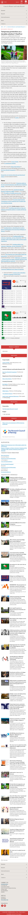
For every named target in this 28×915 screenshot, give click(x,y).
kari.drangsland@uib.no (6, 472)
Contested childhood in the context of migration (12, 269)
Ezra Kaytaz (5, 384)
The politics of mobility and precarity (12, 193)
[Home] (2, 2)
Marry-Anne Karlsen (15, 166)
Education (3, 10)
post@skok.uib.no (4, 884)
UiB (2, 26)
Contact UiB (4, 912)
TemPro (17, 117)
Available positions (11, 912)
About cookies (22, 912)
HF (4, 26)
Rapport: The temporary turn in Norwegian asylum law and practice (13, 445)
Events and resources (5, 17)
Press (17, 912)
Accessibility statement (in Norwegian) (14, 914)
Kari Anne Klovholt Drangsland (8, 170)
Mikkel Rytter (5, 391)
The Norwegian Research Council (10, 409)
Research (3, 13)
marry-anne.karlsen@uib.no (6, 461)
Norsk (17, 2)
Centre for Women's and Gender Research (14, 6)
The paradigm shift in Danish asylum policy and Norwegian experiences (13, 239)
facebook (2, 906)
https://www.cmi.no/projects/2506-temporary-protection (13, 423)
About (2, 20)
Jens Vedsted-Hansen (7, 393)
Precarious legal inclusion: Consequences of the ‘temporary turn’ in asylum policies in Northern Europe (13, 201)
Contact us (3, 23)
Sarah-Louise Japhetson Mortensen (10, 396)
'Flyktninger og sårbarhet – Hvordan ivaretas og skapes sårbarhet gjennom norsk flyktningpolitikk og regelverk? (14, 259)
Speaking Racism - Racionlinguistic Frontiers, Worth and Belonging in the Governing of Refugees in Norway (13, 229)
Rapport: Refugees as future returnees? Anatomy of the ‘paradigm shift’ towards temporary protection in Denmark (14, 449)
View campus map (4, 899)
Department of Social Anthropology (8, 458)
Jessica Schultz (14, 161)
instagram (5, 906)
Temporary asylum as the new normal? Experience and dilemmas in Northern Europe (14, 184)
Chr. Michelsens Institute (10, 163)
